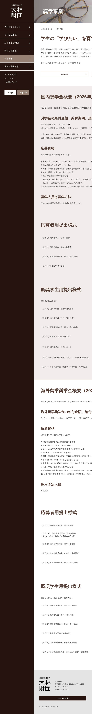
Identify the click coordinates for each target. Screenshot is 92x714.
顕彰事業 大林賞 (11, 43)
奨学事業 (8, 58)
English (23, 92)
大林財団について (12, 27)
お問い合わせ (11, 82)
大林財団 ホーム (46, 29)
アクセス (9, 78)
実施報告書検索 (11, 66)
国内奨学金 (64, 74)
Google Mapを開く (63, 698)
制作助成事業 (10, 51)
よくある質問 (11, 74)
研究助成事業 (10, 35)
